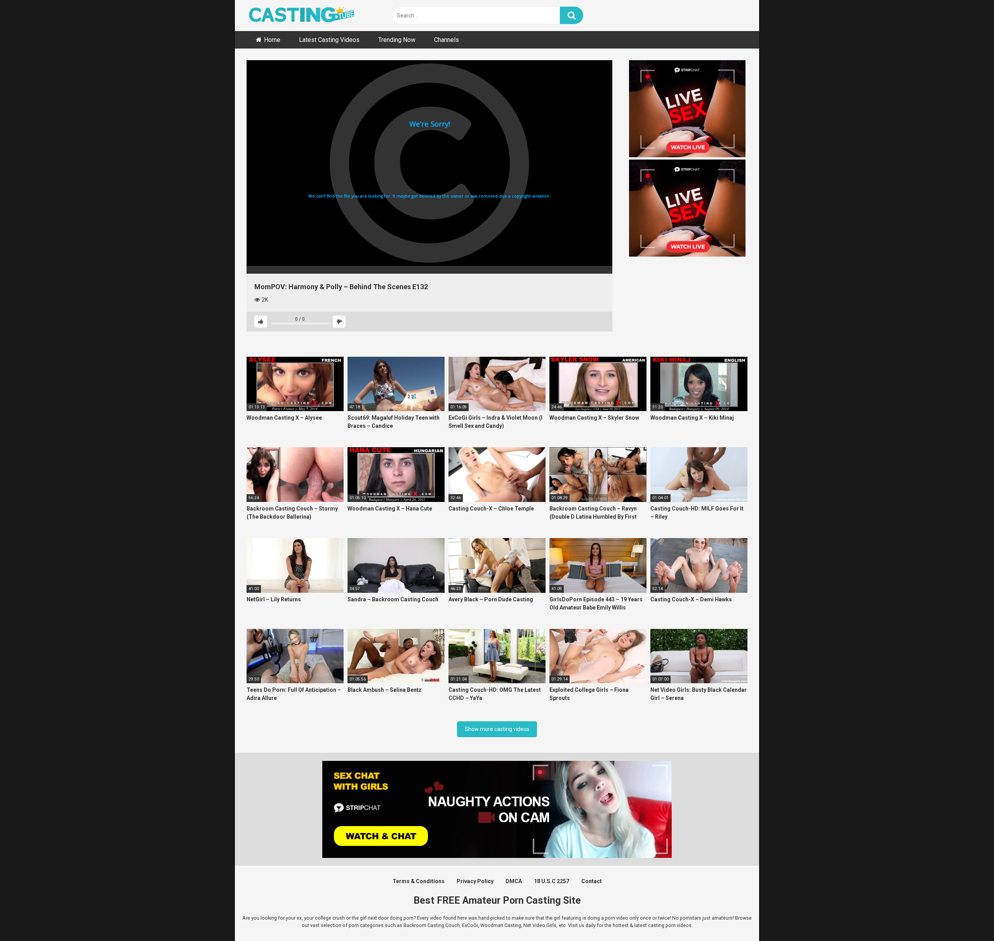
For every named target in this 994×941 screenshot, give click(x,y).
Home (272, 39)
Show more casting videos (497, 729)
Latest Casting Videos (329, 39)
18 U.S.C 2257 (551, 881)
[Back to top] (968, 917)
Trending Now (396, 39)
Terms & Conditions (419, 881)
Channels (446, 39)
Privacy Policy (475, 881)
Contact (591, 881)
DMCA (514, 881)
